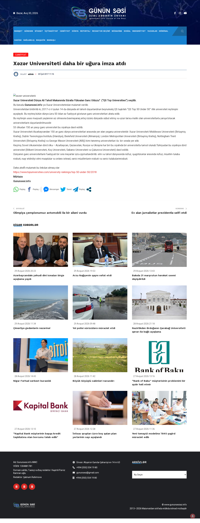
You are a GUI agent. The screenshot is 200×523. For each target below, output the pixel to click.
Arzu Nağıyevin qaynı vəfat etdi (92, 275)
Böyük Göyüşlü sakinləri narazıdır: (94, 380)
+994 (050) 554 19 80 (86, 467)
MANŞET (18, 31)
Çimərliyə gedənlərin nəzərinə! (31, 328)
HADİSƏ (18, 40)
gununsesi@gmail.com (87, 472)
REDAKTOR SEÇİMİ (101, 31)
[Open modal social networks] (89, 189)
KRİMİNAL (163, 31)
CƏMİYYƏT (65, 31)
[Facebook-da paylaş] (33, 189)
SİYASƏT (39, 31)
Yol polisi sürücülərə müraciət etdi (94, 328)
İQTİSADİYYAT (51, 31)
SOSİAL (127, 31)
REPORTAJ (85, 31)
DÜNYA (75, 31)
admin (31, 74)
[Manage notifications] (192, 516)
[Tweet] (66, 189)
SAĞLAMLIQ (28, 40)
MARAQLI (51, 40)
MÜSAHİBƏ (117, 31)
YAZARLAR (152, 31)
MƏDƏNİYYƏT (139, 31)
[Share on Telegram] (79, 189)
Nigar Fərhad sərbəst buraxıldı (32, 380)
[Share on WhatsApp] (19, 189)
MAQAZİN (40, 40)
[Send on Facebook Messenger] (51, 189)
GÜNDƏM (28, 31)
